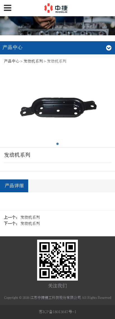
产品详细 (14, 185)
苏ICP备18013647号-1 (57, 312)
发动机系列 (33, 61)
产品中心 (12, 61)
